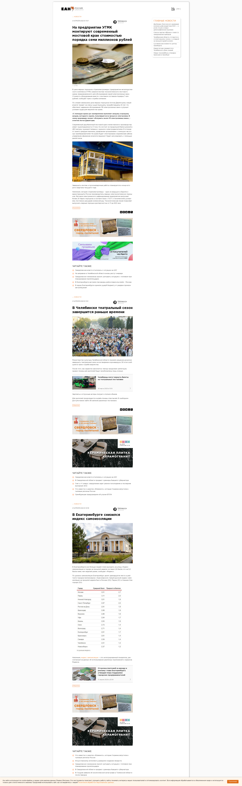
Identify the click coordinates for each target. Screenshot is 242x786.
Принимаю (233, 781)
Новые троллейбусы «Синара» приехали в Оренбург (165, 54)
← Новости (76, 16)
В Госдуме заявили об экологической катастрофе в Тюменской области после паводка (103, 774)
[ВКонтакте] (121, 212)
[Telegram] (126, 212)
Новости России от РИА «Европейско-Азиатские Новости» (67, 9)
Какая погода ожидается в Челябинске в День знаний (163, 49)
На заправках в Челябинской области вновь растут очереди (99, 273)
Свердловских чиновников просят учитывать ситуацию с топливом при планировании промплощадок (103, 278)
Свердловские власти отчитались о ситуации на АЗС (96, 270)
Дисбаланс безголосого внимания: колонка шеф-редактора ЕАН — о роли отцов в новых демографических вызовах (166, 27)
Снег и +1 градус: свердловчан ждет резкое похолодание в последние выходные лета (103, 485)
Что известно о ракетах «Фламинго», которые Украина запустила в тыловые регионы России (101, 490)
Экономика (76, 207)
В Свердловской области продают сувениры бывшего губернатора (102, 480)
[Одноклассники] (124, 212)
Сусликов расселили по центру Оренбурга (165, 44)
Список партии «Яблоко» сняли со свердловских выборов (166, 33)
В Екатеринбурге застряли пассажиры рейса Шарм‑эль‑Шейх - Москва (103, 282)
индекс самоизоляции (89, 657)
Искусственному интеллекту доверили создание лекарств (98, 761)
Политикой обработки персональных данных (96, 782)
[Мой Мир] (129, 212)
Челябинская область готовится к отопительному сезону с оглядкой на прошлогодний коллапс (166, 39)
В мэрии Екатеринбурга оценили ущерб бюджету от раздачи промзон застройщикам (103, 286)
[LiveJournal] (132, 212)
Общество (76, 405)
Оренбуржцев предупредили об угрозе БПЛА (93, 494)
